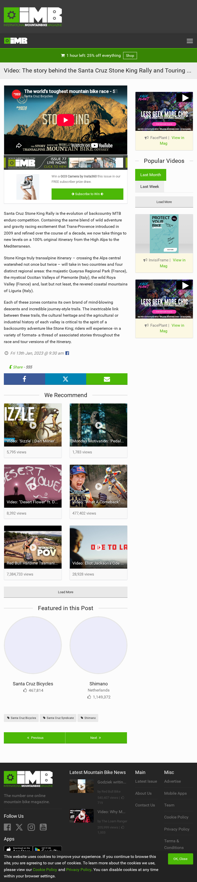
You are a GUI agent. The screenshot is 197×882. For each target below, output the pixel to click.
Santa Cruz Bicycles (33, 683)
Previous (37, 738)
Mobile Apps (175, 793)
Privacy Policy (177, 829)
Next (94, 738)
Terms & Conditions (174, 844)
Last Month (150, 174)
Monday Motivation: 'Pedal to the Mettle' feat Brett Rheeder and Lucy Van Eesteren (99, 441)
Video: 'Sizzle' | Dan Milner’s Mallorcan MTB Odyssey (34, 441)
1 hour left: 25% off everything (99, 55)
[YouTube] (43, 828)
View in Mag (172, 140)
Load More (65, 592)
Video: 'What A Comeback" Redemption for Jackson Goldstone (99, 502)
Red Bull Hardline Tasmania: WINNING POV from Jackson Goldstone (34, 563)
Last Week (149, 186)
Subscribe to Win (87, 194)
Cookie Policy (176, 817)
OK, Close (180, 859)
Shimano (99, 683)
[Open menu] (190, 41)
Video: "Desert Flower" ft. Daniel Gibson (34, 502)
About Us (143, 793)
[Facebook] (8, 828)
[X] (20, 828)
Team (169, 805)
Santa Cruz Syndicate (60, 718)
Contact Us (145, 805)
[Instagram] (32, 828)
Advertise (172, 781)
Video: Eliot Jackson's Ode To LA (99, 563)
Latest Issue (146, 781)
